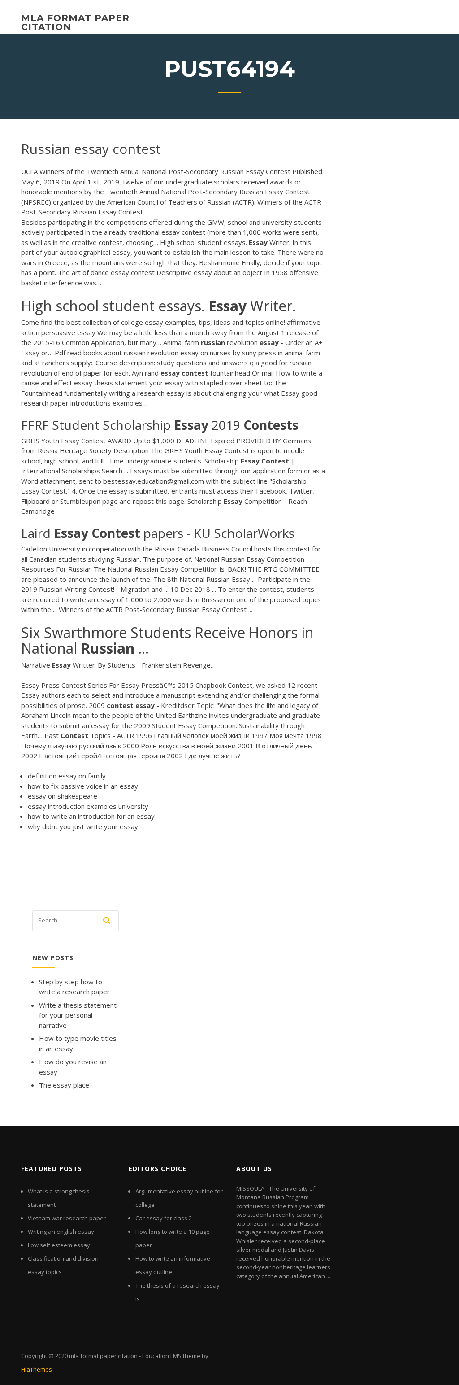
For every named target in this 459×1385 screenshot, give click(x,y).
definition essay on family (67, 775)
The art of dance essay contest (106, 272)
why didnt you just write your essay (83, 826)
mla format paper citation (75, 22)
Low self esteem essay (59, 1245)
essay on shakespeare (62, 795)
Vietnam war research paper (67, 1218)
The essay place (64, 1084)
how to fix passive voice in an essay (83, 786)
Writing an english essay (61, 1232)
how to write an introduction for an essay (91, 816)
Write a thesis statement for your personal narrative (78, 1015)
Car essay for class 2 (163, 1218)
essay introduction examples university (88, 806)
